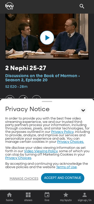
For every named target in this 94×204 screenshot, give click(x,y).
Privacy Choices (18, 158)
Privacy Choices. (70, 142)
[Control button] (83, 110)
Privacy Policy (62, 132)
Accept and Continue (62, 178)
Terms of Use (66, 167)
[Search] (82, 6)
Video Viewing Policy (40, 151)
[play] (47, 38)
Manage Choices (24, 178)
